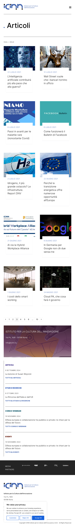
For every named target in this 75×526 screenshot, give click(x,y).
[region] (25, 512)
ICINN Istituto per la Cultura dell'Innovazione (40, 523)
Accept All (38, 518)
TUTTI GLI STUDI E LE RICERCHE (17, 401)
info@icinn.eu (11, 343)
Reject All (26, 518)
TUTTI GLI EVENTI (12, 452)
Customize (12, 518)
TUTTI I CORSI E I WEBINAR (15, 426)
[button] (70, 7)
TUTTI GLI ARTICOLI (13, 378)
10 (37, 319)
